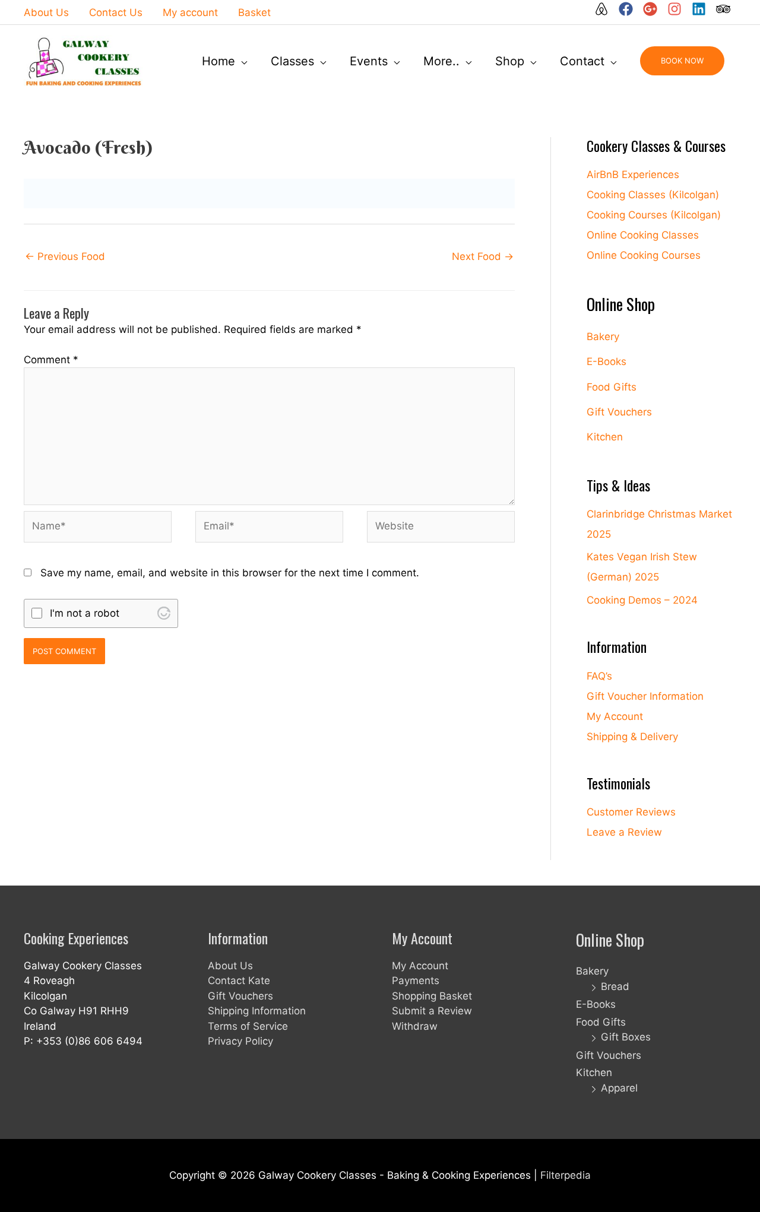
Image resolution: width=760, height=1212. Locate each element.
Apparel (619, 1088)
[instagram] (678, 9)
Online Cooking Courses (644, 255)
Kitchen (605, 437)
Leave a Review (624, 832)
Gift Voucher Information (645, 696)
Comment (51, 360)
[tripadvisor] (724, 9)
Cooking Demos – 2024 (642, 600)
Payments (415, 980)
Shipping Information (257, 1011)
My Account (615, 716)
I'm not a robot (84, 613)
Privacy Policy (240, 1041)
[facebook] (629, 9)
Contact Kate (239, 980)
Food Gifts (611, 387)
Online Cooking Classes (643, 235)
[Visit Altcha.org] (163, 613)
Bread (615, 986)
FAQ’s (599, 676)
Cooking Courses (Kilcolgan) (654, 215)
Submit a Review (432, 1011)
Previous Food (65, 256)
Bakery (603, 336)
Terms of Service (248, 1026)
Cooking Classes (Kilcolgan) (653, 195)
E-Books (606, 361)
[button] (682, 60)
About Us (230, 966)
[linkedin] (702, 9)
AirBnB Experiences (633, 174)
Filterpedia (565, 1175)
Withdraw (415, 1026)
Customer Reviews (631, 812)
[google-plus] (653, 9)
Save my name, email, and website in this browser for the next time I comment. (229, 573)
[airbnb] (605, 9)
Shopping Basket (432, 996)
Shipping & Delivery (632, 737)
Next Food (483, 256)
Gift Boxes (626, 1037)
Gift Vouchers (619, 412)
